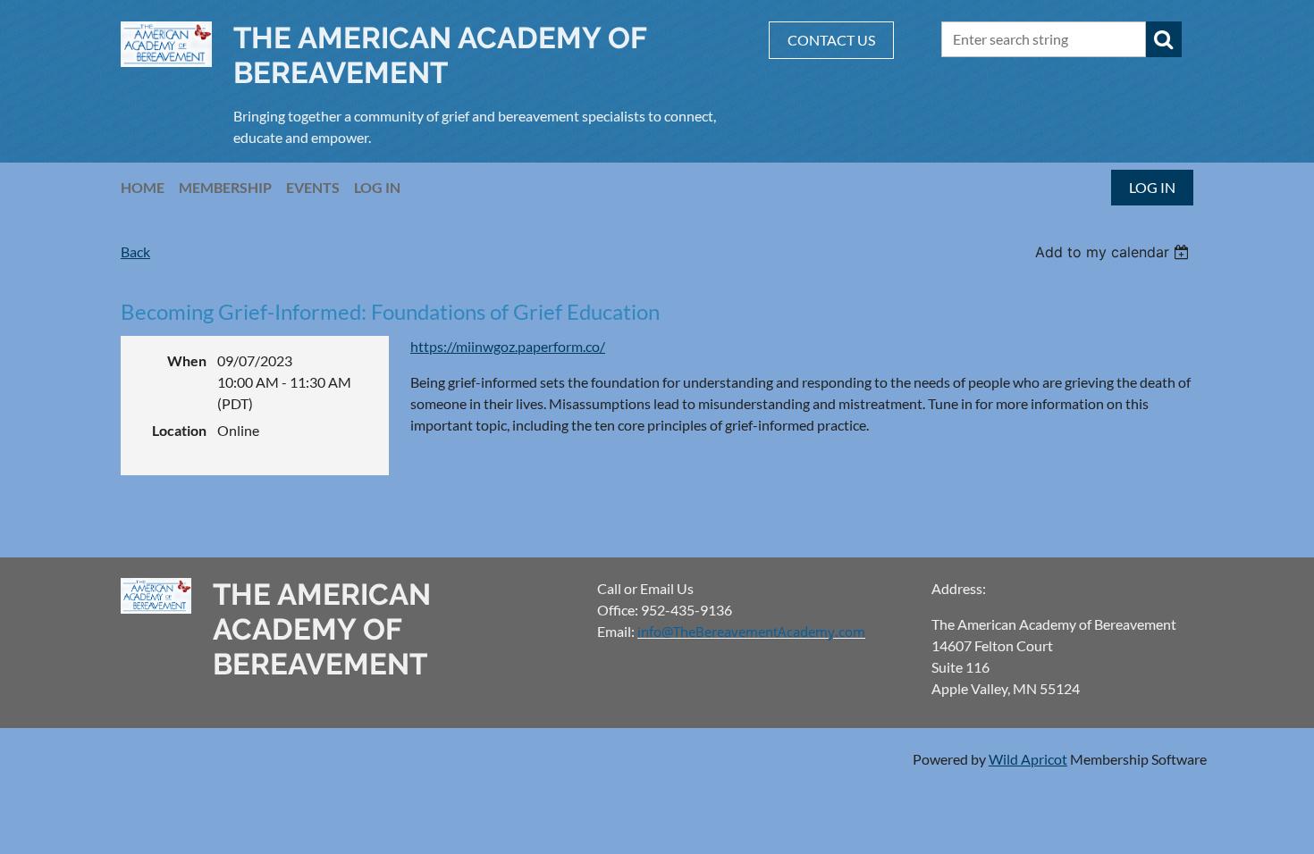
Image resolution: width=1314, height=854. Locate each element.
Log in (1152, 187)
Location (179, 430)
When (186, 360)
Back (135, 251)
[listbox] (1114, 252)
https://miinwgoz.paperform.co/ (507, 346)
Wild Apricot (1028, 758)
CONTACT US (831, 39)
